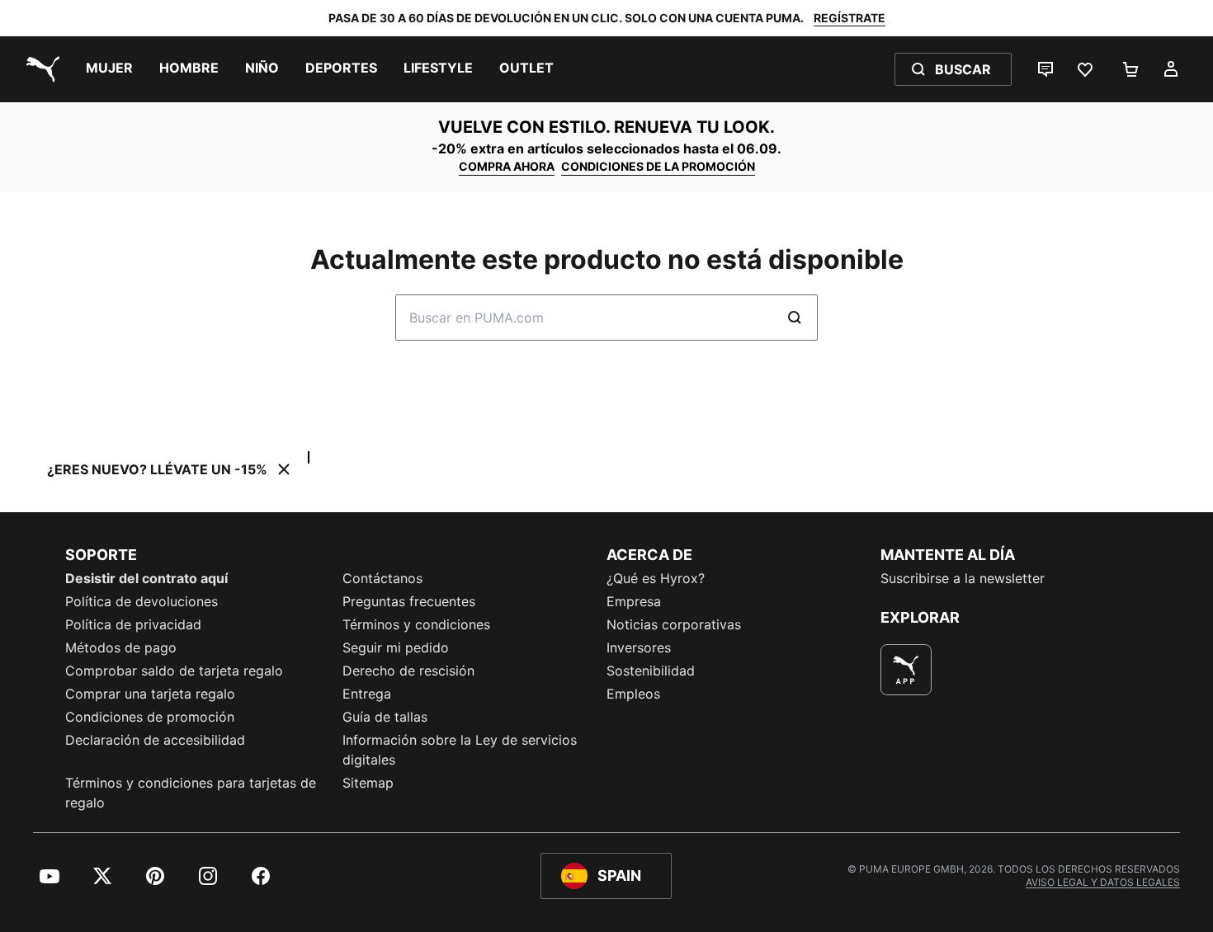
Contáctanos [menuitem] (382, 578)
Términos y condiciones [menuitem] (416, 624)
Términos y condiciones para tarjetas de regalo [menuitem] (190, 792)
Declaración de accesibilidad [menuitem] (155, 740)
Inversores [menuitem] (638, 647)
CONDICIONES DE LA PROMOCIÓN (658, 166)
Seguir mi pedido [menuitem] (395, 647)
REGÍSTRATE (849, 18)
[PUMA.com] (39, 69)
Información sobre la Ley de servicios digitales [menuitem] (459, 750)
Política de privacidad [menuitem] (133, 624)
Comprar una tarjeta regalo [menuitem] (150, 693)
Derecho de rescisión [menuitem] (408, 670)
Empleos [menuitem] (633, 693)
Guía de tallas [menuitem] (384, 716)
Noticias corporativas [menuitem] (673, 624)
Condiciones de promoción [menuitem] (149, 716)
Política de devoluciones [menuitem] (141, 601)
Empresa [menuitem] (633, 601)
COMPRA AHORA (507, 166)
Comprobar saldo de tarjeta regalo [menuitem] (174, 670)
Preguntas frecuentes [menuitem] (408, 601)
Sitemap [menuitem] (368, 782)
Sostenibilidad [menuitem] (650, 670)
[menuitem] (109, 69)
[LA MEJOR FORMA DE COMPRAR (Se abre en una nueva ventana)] (906, 669)
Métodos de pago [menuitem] (121, 647)
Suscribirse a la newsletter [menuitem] (962, 578)
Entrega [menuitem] (366, 693)
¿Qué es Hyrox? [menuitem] (655, 578)
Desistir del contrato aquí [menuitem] (146, 578)
